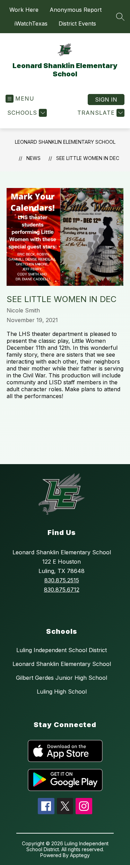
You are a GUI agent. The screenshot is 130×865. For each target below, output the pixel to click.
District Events (77, 23)
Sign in (106, 99)
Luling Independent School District (61, 650)
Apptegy (80, 855)
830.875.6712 (61, 589)
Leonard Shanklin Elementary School (65, 142)
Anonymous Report (76, 9)
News (33, 158)
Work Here (23, 9)
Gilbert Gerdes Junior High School (61, 677)
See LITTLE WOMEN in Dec (87, 158)
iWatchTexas (31, 23)
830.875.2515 (61, 580)
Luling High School (62, 691)
